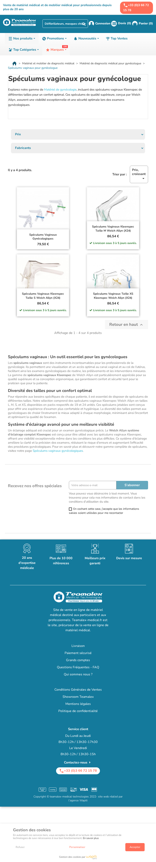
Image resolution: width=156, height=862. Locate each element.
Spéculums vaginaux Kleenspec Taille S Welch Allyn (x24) (43, 296)
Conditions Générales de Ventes (78, 689)
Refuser (20, 847)
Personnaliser (77, 847)
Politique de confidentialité (78, 711)
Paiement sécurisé (78, 653)
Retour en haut (126, 324)
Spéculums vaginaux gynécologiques (43, 237)
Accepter (135, 847)
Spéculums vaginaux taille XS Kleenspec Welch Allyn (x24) (113, 296)
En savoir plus (91, 838)
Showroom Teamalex (78, 697)
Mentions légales (78, 704)
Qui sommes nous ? (78, 674)
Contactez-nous (78, 762)
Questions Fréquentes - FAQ (78, 667)
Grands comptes (78, 660)
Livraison (78, 646)
